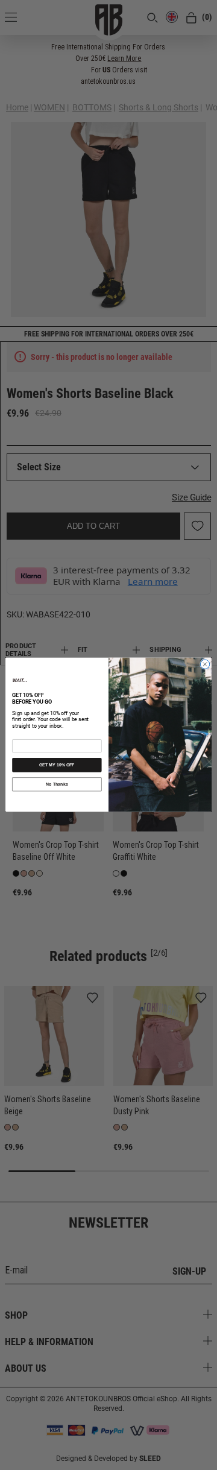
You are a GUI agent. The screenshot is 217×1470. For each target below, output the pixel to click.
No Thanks (57, 784)
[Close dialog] (204, 664)
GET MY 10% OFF (56, 765)
